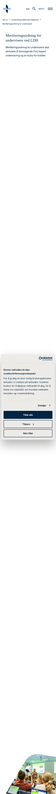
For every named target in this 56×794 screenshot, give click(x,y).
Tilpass (26, 424)
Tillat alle (28, 415)
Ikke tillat (28, 433)
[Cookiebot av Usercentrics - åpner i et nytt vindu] (39, 359)
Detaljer (42, 405)
